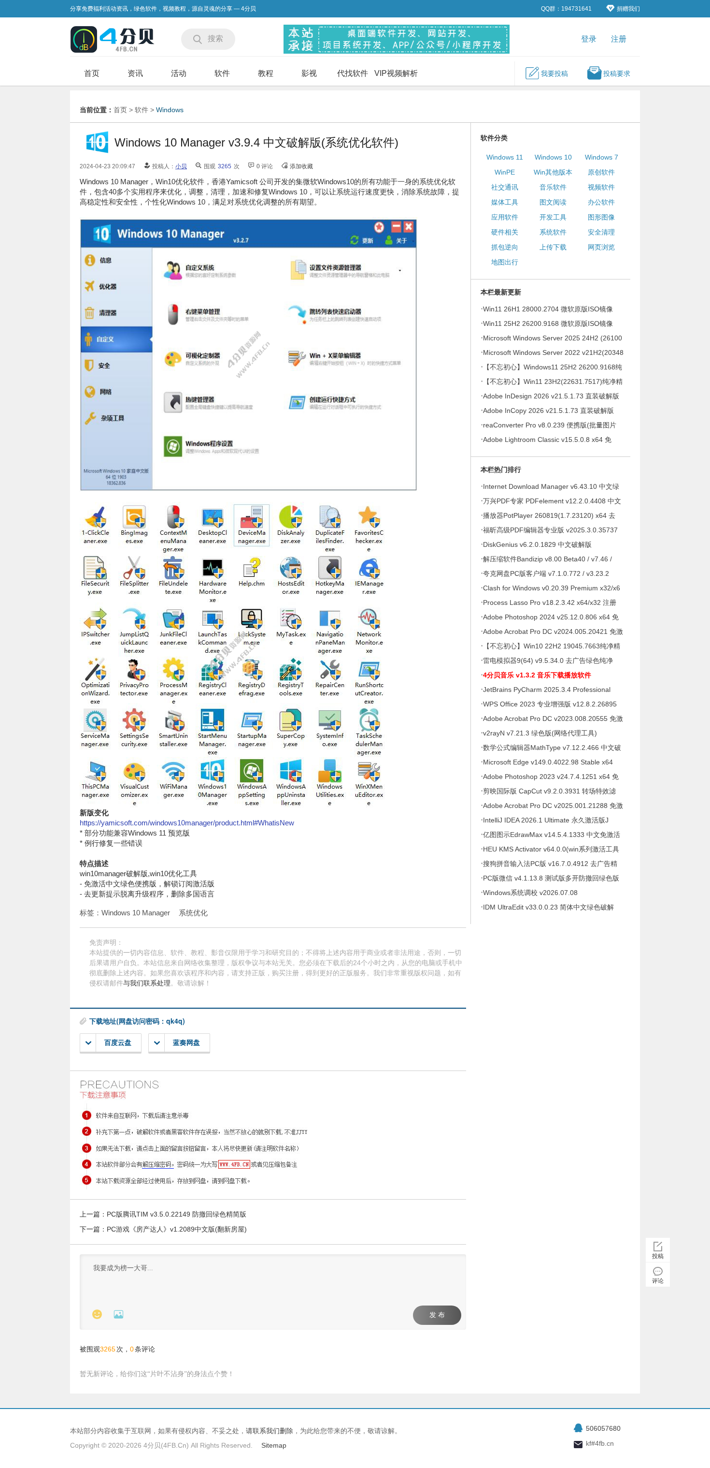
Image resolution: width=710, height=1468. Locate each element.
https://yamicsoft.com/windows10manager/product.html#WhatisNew (187, 823)
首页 (91, 73)
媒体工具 (504, 202)
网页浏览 (601, 247)
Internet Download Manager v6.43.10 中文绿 (551, 486)
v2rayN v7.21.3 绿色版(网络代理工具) (540, 733)
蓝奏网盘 (186, 1042)
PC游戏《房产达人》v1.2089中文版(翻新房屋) (177, 1229)
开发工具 (553, 217)
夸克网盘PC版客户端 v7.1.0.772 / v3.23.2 (546, 573)
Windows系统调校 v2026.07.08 (530, 892)
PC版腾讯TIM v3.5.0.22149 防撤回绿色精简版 (176, 1214)
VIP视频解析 (396, 73)
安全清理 (601, 232)
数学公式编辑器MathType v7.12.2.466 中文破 (552, 747)
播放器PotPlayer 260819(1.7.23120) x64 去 (549, 515)
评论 (658, 1280)
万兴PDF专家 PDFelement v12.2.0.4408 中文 (552, 501)
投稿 (658, 1256)
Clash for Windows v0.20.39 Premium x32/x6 (551, 588)
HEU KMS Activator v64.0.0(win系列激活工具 (551, 849)
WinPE (505, 172)
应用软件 (504, 217)
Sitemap (273, 1445)
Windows (170, 110)
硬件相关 (504, 232)
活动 (178, 73)
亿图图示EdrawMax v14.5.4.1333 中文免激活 (551, 834)
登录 (588, 39)
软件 (222, 73)
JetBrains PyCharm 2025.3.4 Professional (547, 689)
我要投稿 (554, 73)
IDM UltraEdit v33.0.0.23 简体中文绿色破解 (548, 907)
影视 (309, 73)
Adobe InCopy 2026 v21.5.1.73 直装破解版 (548, 410)
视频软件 (601, 187)
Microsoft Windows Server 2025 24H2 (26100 (552, 338)
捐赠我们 (628, 8)
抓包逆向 (504, 247)
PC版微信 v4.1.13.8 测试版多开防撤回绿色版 (551, 878)
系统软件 (553, 232)
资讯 (135, 73)
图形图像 (601, 217)
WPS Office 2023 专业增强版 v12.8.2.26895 (550, 704)
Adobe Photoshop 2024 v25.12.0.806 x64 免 (551, 617)
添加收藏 (301, 166)
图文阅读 (553, 202)
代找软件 (352, 73)
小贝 (181, 166)
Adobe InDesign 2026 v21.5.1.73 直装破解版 (551, 396)
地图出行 (504, 262)
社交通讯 (504, 187)
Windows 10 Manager (135, 913)
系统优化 (193, 913)
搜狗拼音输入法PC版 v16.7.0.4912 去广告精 (550, 863)
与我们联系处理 (146, 983)
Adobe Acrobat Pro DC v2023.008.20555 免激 (553, 718)
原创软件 (601, 172)
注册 (618, 39)
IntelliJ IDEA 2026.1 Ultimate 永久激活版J (546, 820)
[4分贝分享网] (113, 40)
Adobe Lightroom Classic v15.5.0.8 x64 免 (547, 439)
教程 (265, 73)
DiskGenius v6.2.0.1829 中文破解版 (537, 544)
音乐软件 (553, 187)
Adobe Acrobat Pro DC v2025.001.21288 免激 (553, 805)
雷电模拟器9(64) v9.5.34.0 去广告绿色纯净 (548, 660)
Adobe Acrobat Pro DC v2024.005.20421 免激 (553, 631)
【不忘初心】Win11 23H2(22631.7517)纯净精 (553, 381)
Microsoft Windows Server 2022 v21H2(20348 (553, 352)
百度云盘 (117, 1042)
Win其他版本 (553, 172)
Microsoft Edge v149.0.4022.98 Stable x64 (548, 762)
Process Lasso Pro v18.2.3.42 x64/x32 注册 (549, 602)
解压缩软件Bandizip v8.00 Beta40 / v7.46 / (547, 559)
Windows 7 (601, 157)
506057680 (603, 1428)
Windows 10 (553, 157)
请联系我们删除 (269, 1431)
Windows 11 (504, 157)
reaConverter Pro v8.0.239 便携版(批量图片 (549, 425)
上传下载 (553, 247)
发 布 (437, 1315)
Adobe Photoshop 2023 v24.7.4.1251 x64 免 (551, 776)
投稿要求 (616, 73)
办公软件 (601, 202)
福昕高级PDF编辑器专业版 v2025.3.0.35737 (550, 530)
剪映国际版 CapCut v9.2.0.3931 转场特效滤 (549, 791)
